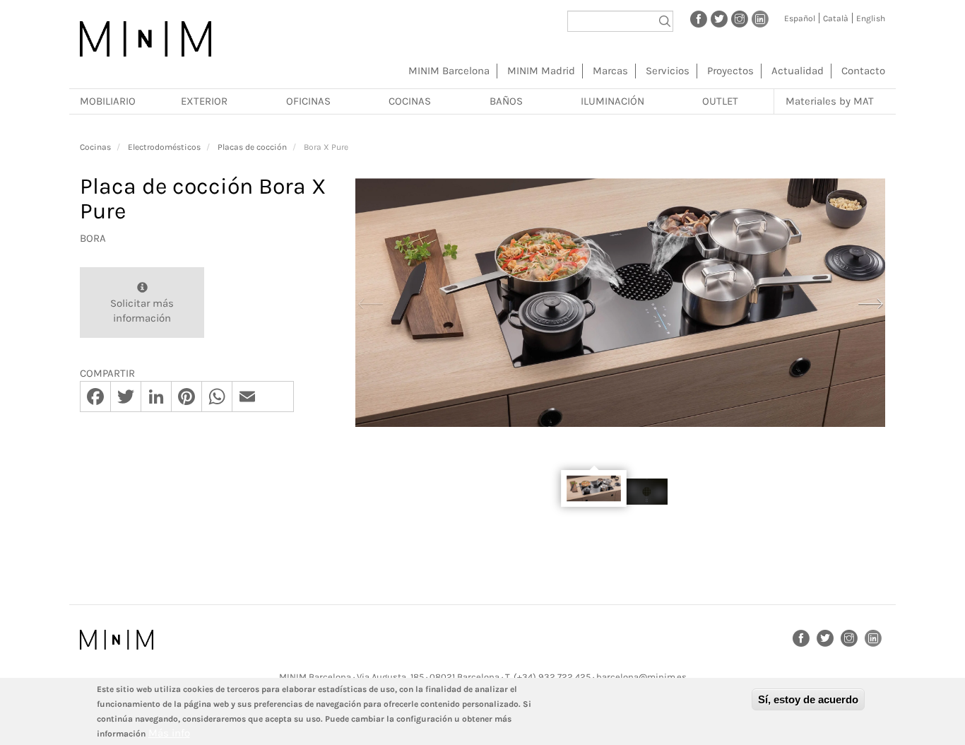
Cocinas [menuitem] (410, 101)
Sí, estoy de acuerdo (808, 699)
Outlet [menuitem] (720, 101)
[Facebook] (698, 18)
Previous (370, 302)
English (870, 18)
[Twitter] (719, 18)
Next (870, 302)
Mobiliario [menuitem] (108, 101)
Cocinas (95, 147)
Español (799, 18)
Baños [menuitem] (506, 101)
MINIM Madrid (541, 70)
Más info (169, 733)
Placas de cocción (252, 147)
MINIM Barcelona (449, 70)
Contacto (863, 70)
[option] (620, 302)
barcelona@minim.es (641, 676)
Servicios (667, 70)
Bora (93, 238)
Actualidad (797, 70)
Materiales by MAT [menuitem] (830, 101)
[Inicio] (145, 39)
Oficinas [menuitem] (308, 101)
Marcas (610, 70)
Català (835, 18)
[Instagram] (739, 18)
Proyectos (730, 70)
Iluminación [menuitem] (612, 101)
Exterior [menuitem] (204, 101)
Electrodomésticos (164, 147)
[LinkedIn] (760, 18)
